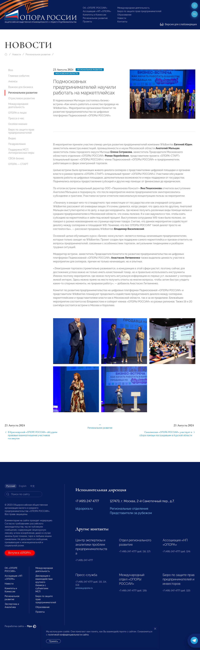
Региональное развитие (95, 18)
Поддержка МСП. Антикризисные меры (21, 151)
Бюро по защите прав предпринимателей (139, 11)
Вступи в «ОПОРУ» (19, 552)
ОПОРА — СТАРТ (18, 164)
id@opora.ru (84, 508)
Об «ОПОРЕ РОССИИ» (95, 8)
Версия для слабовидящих (180, 24)
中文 (32, 486)
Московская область (66, 73)
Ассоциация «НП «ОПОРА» (97, 11)
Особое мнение (17, 123)
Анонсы (13, 81)
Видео (12, 138)
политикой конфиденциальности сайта (68, 634)
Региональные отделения (129, 508)
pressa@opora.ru (84, 588)
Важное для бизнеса (20, 87)
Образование (124, 14)
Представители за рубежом (131, 513)
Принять (53, 641)
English (22, 486)
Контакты (122, 21)
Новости (121, 18)
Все (10, 70)
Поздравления (16, 144)
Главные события (18, 75)
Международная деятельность (133, 8)
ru (194, 14)
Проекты (87, 21)
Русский (10, 486)
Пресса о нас (16, 118)
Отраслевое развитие (21, 98)
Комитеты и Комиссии (94, 14)
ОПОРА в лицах (17, 112)
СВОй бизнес (16, 158)
